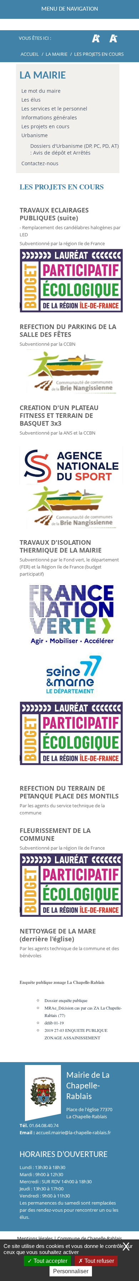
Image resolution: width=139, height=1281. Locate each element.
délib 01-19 (54, 1023)
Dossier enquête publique (66, 1000)
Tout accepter (49, 1261)
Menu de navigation (69, 9)
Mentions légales (35, 1238)
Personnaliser (70, 1271)
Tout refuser (98, 1261)
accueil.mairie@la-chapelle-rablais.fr (73, 1132)
